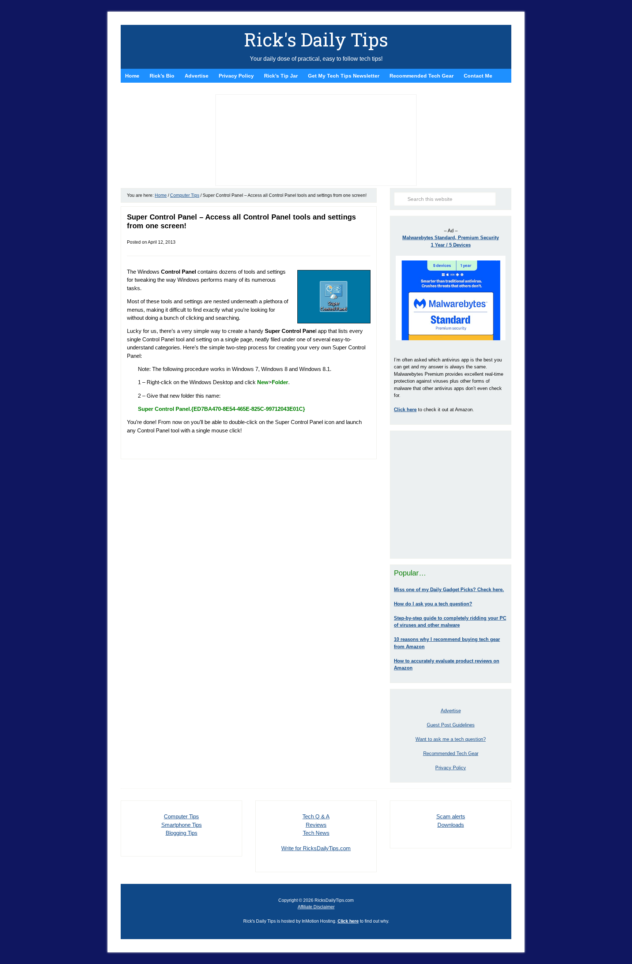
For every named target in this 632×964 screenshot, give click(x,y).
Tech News (316, 833)
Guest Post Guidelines (451, 725)
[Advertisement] (450, 494)
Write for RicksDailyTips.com (316, 848)
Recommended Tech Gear (450, 753)
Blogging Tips (182, 833)
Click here (348, 921)
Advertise (451, 710)
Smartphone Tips (181, 825)
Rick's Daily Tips (316, 39)
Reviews (316, 825)
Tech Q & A (316, 816)
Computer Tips (181, 816)
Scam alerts (450, 816)
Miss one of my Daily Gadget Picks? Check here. (449, 589)
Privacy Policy (450, 767)
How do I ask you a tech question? (433, 604)
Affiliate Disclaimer (316, 906)
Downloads (450, 825)
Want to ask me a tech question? (450, 739)
